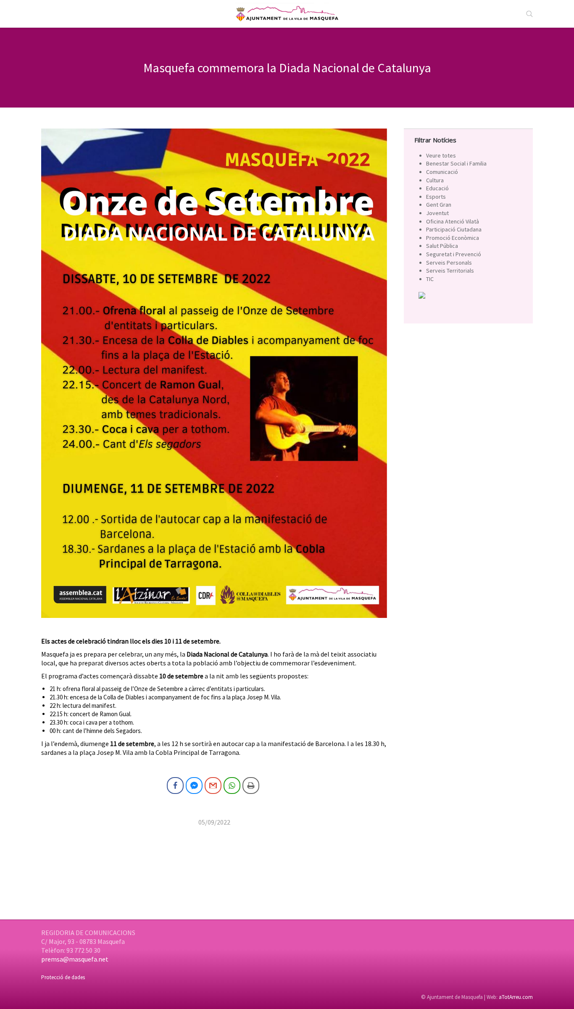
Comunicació (442, 172)
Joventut (437, 213)
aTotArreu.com (516, 997)
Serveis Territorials (450, 270)
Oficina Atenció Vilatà (452, 221)
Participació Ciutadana (454, 229)
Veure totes (441, 155)
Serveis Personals (449, 262)
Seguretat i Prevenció (453, 254)
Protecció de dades (63, 977)
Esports (436, 196)
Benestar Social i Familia (456, 163)
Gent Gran (438, 204)
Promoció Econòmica (452, 238)
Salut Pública (442, 246)
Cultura (435, 180)
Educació (437, 188)
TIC (430, 279)
